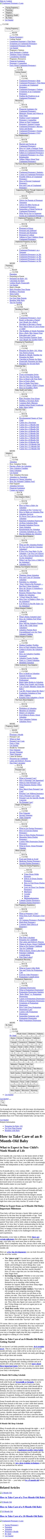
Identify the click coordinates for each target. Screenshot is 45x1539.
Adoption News (25, 721)
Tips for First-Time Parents (29, 377)
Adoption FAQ (25, 564)
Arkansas (27, 1039)
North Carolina (15, 1074)
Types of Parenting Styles (29, 375)
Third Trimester (15, 754)
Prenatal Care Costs (17, 741)
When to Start (15, 739)
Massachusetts (30, 1056)
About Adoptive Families (23, 637)
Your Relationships (21, 136)
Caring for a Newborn (27, 423)
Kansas (18, 1052)
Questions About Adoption (24, 537)
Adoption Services (17, 486)
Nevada (21, 1065)
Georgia (13, 1048)
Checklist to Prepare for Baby (30, 359)
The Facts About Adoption (24, 701)
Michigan (41, 1056)
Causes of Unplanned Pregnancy (31, 174)
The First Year (20, 410)
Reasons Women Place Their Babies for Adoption (30, 594)
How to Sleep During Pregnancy (31, 835)
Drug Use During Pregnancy (29, 866)
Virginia (13, 1087)
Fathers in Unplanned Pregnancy (31, 153)
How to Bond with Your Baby (30, 379)
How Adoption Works (22, 498)
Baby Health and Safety (23, 391)
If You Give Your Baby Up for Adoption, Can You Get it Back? (31, 552)
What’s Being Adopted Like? (30, 617)
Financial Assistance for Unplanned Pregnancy (28, 110)
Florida (39, 1043)
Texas (22, 1083)
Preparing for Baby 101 (18, 278)
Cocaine (27, 894)
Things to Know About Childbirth (32, 944)
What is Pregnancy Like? (28, 913)
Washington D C (33, 1087)
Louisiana (34, 1052)
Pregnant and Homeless (28, 233)
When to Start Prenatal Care (29, 783)
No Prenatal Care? (26, 802)
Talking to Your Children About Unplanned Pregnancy (31, 238)
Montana (40, 1061)
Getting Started (20, 73)
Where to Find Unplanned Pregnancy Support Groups (29, 123)
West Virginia (15, 1091)
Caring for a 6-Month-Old (29, 436)
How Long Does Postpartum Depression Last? (30, 1008)
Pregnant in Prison (26, 228)
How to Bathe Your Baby (29, 383)
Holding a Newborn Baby (29, 401)
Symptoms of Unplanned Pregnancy (23, 44)
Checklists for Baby (17, 281)
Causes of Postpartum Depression (32, 999)
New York (29, 1065)
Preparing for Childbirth (19, 759)
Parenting (9, 10)
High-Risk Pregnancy (27, 922)
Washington (22, 1087)
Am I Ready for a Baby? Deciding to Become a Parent (30, 323)
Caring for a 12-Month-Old (29, 449)
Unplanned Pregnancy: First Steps (22, 41)
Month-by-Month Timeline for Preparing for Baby (30, 356)
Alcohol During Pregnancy (29, 863)
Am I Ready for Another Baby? (31, 340)
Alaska (13, 1039)
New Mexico (37, 1069)
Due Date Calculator (17, 763)
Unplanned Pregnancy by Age (25, 242)
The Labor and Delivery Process (31, 942)
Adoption (9, 13)
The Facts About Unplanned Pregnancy (29, 165)
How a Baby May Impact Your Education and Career (31, 334)
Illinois (32, 1048)
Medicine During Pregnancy (30, 861)
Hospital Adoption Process (29, 525)
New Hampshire (16, 1069)
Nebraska (14, 1065)
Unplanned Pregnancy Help (20, 46)
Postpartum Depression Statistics (31, 992)
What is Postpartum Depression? (31, 990)
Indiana (39, 1048)
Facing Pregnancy (12, 7)
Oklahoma (31, 1035)
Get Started (9, 20)
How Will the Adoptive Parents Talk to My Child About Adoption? (31, 625)
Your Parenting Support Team (30, 337)
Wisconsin (25, 1091)
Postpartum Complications (29, 977)
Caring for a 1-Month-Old (29, 425)
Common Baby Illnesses (28, 403)
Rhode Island (21, 1035)
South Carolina (27, 1078)
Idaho (26, 1048)
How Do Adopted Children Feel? (22, 481)
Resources (19, 101)
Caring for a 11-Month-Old (29, 447)
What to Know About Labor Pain (32, 951)
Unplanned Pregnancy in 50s (30, 261)
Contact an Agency (17, 490)
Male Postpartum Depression (30, 1020)
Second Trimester (16, 752)
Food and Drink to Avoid (28, 859)
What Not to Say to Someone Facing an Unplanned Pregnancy (31, 214)
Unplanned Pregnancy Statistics (31, 172)
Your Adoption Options (28, 719)
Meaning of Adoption (27, 711)
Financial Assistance (17, 61)
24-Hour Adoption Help (28, 523)
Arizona (20, 1039)
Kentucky (26, 1052)
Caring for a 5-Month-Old (29, 433)
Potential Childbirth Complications (26, 954)
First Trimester (15, 750)
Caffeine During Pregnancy (29, 900)
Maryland (20, 1056)
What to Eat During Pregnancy (31, 828)
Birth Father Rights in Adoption (31, 682)
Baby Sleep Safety (26, 407)
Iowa (12, 1052)
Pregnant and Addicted (27, 230)
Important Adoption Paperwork (31, 521)
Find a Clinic (14, 743)
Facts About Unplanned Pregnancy (23, 65)
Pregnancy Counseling (18, 63)
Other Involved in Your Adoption (26, 666)
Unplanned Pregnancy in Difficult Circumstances (29, 220)
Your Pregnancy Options (19, 52)
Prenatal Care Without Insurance (31, 793)
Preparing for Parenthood (24, 343)
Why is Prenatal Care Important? (31, 780)
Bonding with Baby (12, 1130)
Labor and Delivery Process (20, 761)
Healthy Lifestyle (21, 821)
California (36, 1039)
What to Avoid (20, 851)
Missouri (32, 1061)
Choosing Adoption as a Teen (30, 532)
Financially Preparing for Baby (31, 361)
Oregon (41, 1074)
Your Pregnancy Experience (25, 906)
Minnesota (14, 1061)
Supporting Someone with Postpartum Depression (29, 1017)
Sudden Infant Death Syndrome (31, 405)
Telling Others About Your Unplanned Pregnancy (29, 160)
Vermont (34, 1083)
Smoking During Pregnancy (29, 903)
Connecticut (23, 1043)
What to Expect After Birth (29, 968)
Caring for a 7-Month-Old (29, 438)
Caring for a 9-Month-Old (29, 442)
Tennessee (14, 1083)
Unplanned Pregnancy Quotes (30, 131)
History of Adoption (26, 713)
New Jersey (27, 1069)
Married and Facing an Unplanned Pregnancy (27, 145)
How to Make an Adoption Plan (31, 512)
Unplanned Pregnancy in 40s (30, 259)
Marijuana (28, 892)
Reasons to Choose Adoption (21, 479)
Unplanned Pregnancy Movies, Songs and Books (31, 127)
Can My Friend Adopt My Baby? (32, 691)
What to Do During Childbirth (30, 946)
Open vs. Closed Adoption (29, 660)
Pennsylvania (15, 1078)
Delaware (32, 1043)
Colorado (14, 1043)
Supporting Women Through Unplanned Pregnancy (29, 192)
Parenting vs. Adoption (28, 582)
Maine (13, 1056)
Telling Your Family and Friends (31, 684)
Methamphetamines (31, 898)
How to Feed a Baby (27, 381)
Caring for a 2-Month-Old (29, 427)
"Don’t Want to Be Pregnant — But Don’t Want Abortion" (31, 585)
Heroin (26, 896)
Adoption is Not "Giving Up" (30, 510)
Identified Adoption (26, 663)
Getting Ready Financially (20, 283)
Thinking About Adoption (19, 54)
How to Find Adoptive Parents (30, 647)
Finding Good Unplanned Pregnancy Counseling (29, 119)
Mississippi (23, 1061)
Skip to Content (6, 1)
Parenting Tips (20, 367)
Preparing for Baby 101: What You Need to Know (30, 352)
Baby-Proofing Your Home (20, 289)
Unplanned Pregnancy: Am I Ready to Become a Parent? (30, 319)
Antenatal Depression (27, 988)
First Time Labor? (26, 957)
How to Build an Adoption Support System (29, 674)
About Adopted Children (23, 609)
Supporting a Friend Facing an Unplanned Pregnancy (30, 210)
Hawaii (20, 1048)
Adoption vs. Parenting (18, 477)
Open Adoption (15, 471)
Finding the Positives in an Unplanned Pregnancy (29, 97)
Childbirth (18, 930)
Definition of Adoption (27, 708)
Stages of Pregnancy (22, 805)
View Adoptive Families (19, 468)
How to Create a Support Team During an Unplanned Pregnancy (31, 149)
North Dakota (26, 1074)
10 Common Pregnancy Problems (32, 920)
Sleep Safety (14, 294)
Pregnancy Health (12, 15)
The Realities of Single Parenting (31, 331)
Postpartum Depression (23, 980)
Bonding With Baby (17, 300)
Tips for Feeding (16, 302)
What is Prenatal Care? (27, 778)
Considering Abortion (18, 57)
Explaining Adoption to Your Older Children (30, 694)
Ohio (35, 1074)
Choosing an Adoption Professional (27, 679)
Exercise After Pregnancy (29, 975)
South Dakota (38, 1078)
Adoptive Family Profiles (28, 658)
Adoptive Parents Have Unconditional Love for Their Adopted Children (30, 632)
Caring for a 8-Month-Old (29, 440)
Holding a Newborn (17, 292)
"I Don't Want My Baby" (28, 597)
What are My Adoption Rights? (31, 545)
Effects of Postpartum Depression (32, 1001)
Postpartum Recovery (22, 960)
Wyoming (34, 1091)
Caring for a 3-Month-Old (29, 429)
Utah (27, 1083)
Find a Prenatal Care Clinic (29, 796)
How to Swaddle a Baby (28, 388)
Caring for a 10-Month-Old (29, 444)
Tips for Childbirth (26, 948)
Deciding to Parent (21, 310)
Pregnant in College (26, 235)
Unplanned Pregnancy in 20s (30, 254)
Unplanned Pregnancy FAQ (29, 133)
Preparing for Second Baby (29, 364)
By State (9, 18)
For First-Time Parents (18, 298)
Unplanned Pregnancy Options (31, 89)
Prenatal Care (20, 770)
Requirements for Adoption (29, 529)
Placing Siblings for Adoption (30, 534)
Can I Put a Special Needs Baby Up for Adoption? (31, 557)
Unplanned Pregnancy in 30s (30, 257)
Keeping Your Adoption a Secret (31, 697)
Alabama (40, 1035)
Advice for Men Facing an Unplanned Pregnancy (29, 206)
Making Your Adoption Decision (26, 568)
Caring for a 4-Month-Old (29, 431)
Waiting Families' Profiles (29, 645)
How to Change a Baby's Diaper (31, 385)
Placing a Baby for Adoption (20, 466)
